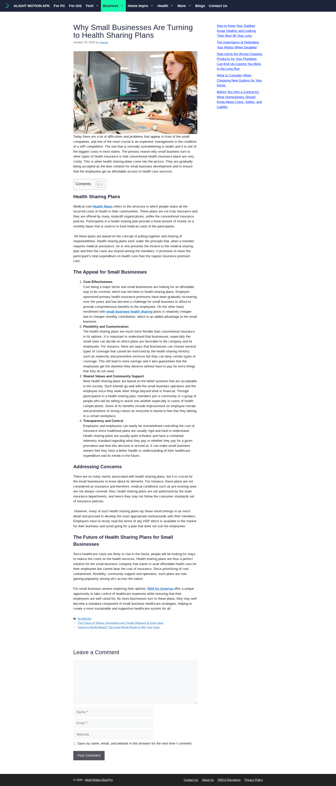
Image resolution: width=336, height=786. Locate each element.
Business (110, 6)
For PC (59, 6)
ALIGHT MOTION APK (32, 6)
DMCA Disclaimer (229, 780)
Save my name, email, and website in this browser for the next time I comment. (134, 743)
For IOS (75, 6)
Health (163, 6)
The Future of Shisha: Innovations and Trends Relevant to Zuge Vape (120, 622)
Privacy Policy (254, 780)
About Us (208, 780)
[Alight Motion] (6, 6)
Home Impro (138, 6)
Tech (90, 6)
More (182, 6)
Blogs (200, 6)
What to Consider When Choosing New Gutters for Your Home (239, 80)
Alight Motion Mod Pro (99, 780)
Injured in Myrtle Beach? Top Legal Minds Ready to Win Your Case (119, 627)
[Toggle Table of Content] (97, 184)
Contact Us (218, 6)
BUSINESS (84, 618)
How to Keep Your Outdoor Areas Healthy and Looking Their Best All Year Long (236, 31)
